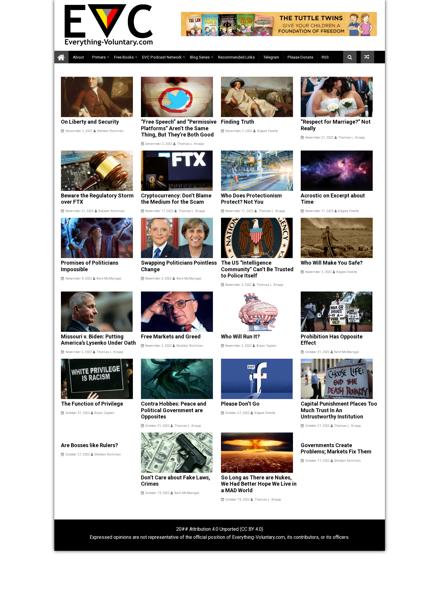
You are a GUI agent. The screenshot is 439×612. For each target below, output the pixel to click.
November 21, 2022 (319, 137)
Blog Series (200, 57)
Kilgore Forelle (267, 131)
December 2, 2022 (79, 131)
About (78, 57)
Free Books (124, 57)
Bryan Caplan (267, 346)
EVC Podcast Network (162, 57)
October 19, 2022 (157, 493)
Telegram (271, 57)
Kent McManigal (108, 278)
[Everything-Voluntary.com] (61, 57)
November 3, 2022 (158, 278)
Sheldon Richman (110, 131)
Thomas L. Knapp (190, 144)
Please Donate (300, 57)
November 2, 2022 (78, 352)
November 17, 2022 (159, 211)
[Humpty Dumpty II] (367, 57)
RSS (325, 57)
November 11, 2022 (239, 211)
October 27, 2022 (237, 413)
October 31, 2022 (317, 352)
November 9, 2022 (78, 278)
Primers (99, 57)
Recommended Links (236, 57)
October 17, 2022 (317, 461)
